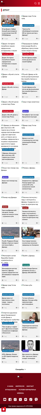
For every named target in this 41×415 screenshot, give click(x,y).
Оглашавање (10, 390)
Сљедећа (20, 369)
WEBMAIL (20, 393)
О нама (10, 386)
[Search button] (35, 3)
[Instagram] (15, 399)
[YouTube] (4, 399)
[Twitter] (20, 399)
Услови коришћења (27, 390)
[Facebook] (9, 399)
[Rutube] (25, 399)
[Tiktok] (30, 399)
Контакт (30, 386)
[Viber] (36, 399)
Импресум (20, 386)
